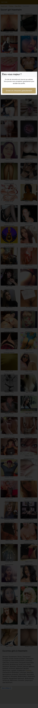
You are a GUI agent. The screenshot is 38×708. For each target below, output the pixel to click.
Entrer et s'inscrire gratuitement (19, 91)
